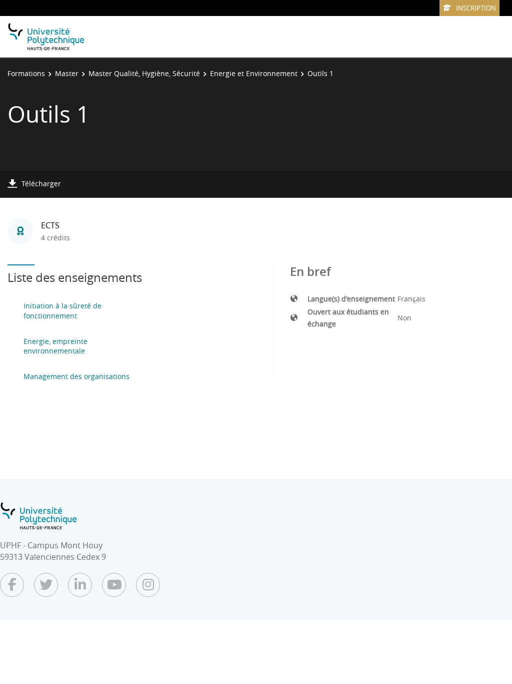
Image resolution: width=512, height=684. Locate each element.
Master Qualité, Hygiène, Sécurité (144, 73)
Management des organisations (77, 376)
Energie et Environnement (254, 73)
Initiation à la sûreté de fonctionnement (63, 310)
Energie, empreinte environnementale (56, 346)
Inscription (476, 8)
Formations (26, 73)
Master (66, 73)
